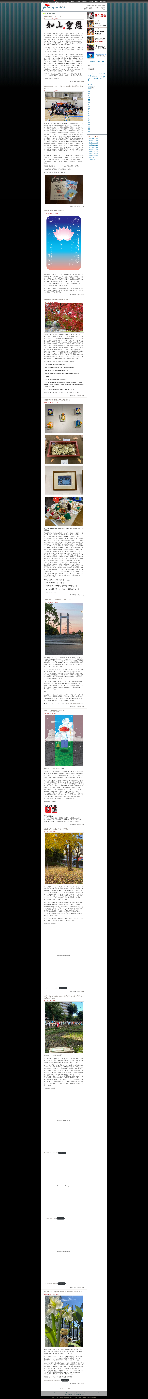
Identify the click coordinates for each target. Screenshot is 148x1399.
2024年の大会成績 (93, 138)
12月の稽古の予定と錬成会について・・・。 (58, 599)
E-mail (94, 1397)
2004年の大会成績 (93, 151)
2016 (89, 109)
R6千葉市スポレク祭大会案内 (51, 1152)
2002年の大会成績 (93, 155)
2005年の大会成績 (93, 149)
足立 (95, 76)
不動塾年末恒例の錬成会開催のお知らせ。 (57, 299)
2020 (89, 102)
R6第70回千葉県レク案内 (50, 1218)
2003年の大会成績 (93, 153)
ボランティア (94, 73)
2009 (89, 122)
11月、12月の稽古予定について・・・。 (57, 711)
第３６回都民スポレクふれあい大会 (52, 1380)
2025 (89, 93)
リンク (65, 1394)
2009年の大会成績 (93, 140)
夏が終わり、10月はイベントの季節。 (56, 829)
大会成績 (97, 1392)
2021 (89, 100)
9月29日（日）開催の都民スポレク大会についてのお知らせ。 (63, 1292)
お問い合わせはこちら (96, 61)
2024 (89, 95)
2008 (89, 124)
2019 (89, 104)
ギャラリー (85, 1392)
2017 (89, 108)
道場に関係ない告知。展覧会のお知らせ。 (57, 400)
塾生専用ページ (71, 1394)
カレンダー (90, 84)
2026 (89, 91)
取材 (103, 73)
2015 (89, 111)
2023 (89, 97)
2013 (89, 115)
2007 (89, 126)
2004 (89, 131)
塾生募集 (76, 1392)
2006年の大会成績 (93, 147)
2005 (89, 129)
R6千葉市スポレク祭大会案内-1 (51, 988)
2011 (89, 118)
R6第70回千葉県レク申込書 (50, 1283)
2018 (89, 106)
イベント (99, 74)
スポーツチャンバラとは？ (59, 1392)
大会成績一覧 (92, 159)
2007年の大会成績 (93, 145)
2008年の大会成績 (93, 142)
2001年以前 (91, 157)
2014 (89, 113)
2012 (89, 117)
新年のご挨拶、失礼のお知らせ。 (55, 210)
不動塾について (69, 1392)
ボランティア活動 (80, 1394)
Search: (90, 65)
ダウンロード (63, 988)
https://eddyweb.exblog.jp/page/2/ (73, 703)
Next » (69, 1388)
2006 (89, 128)
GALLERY (90, 86)
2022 (89, 99)
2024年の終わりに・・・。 (53, 16)
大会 (89, 76)
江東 (93, 76)
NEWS (81, 81)
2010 (89, 120)
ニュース (81, 1392)
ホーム (50, 1392)
